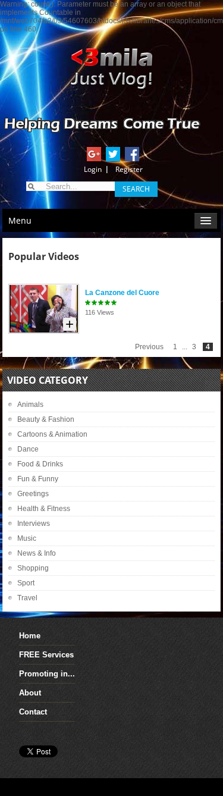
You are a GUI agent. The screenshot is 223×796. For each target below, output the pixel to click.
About (30, 692)
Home (29, 635)
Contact (33, 711)
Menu (20, 220)
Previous (149, 347)
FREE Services (46, 654)
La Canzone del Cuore (122, 293)
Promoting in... (47, 673)
